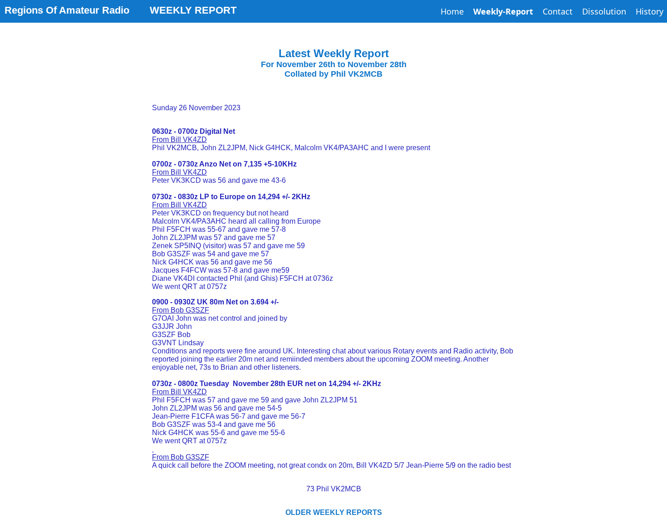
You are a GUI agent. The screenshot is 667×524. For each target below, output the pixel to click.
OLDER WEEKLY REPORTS (333, 512)
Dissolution (604, 11)
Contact (558, 11)
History (649, 11)
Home (452, 11)
